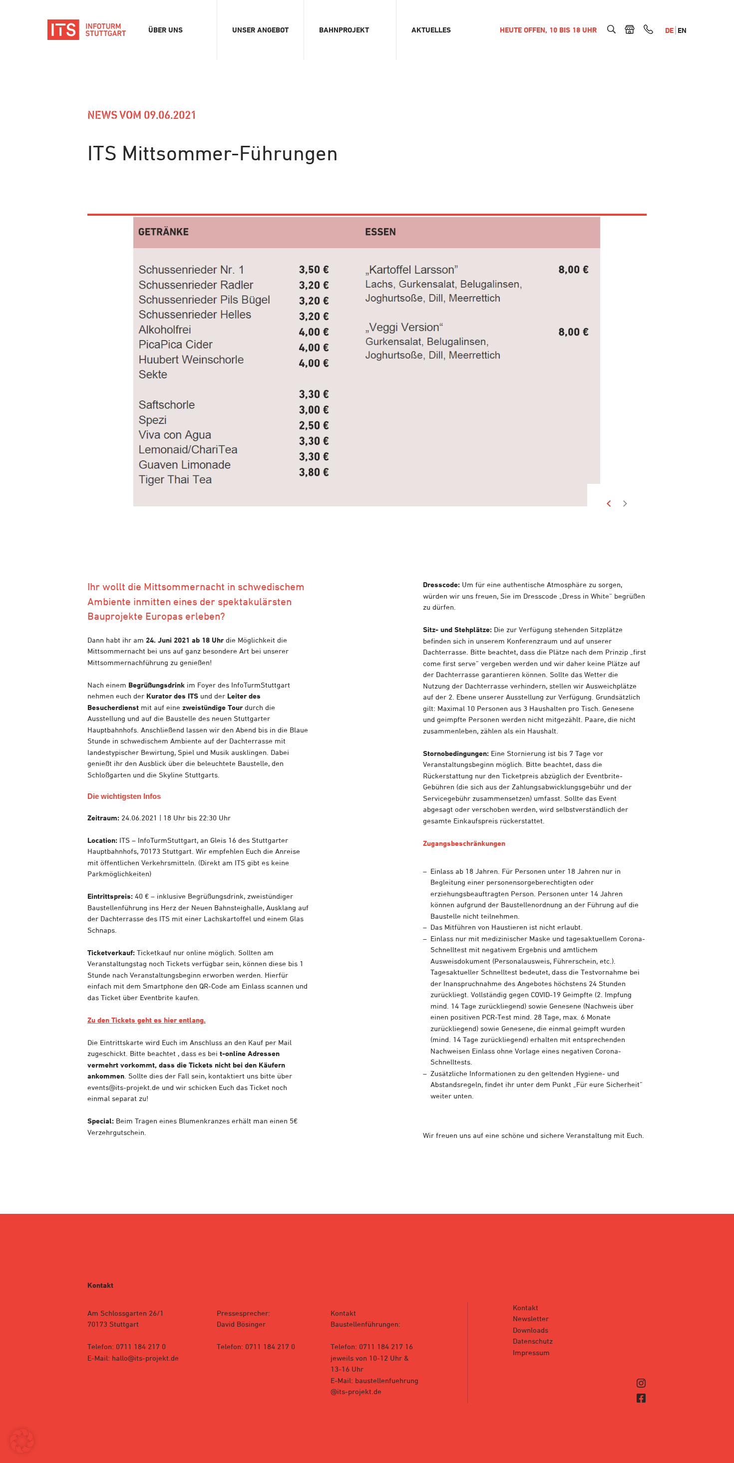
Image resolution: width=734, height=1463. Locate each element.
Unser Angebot (260, 29)
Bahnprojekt (344, 29)
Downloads (530, 1330)
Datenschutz (533, 1341)
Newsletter (531, 1318)
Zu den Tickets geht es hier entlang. (146, 1020)
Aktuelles (431, 29)
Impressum (531, 1352)
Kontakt (525, 1307)
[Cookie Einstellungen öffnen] (22, 1450)
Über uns (165, 29)
